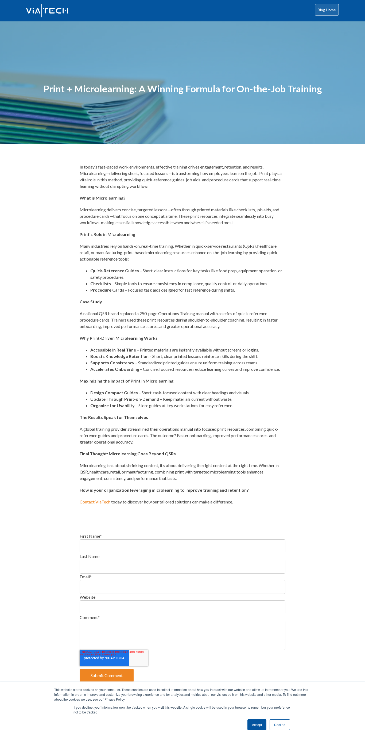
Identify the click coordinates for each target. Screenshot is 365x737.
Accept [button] (257, 724)
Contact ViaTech (95, 501)
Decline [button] (279, 724)
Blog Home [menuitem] (327, 9)
